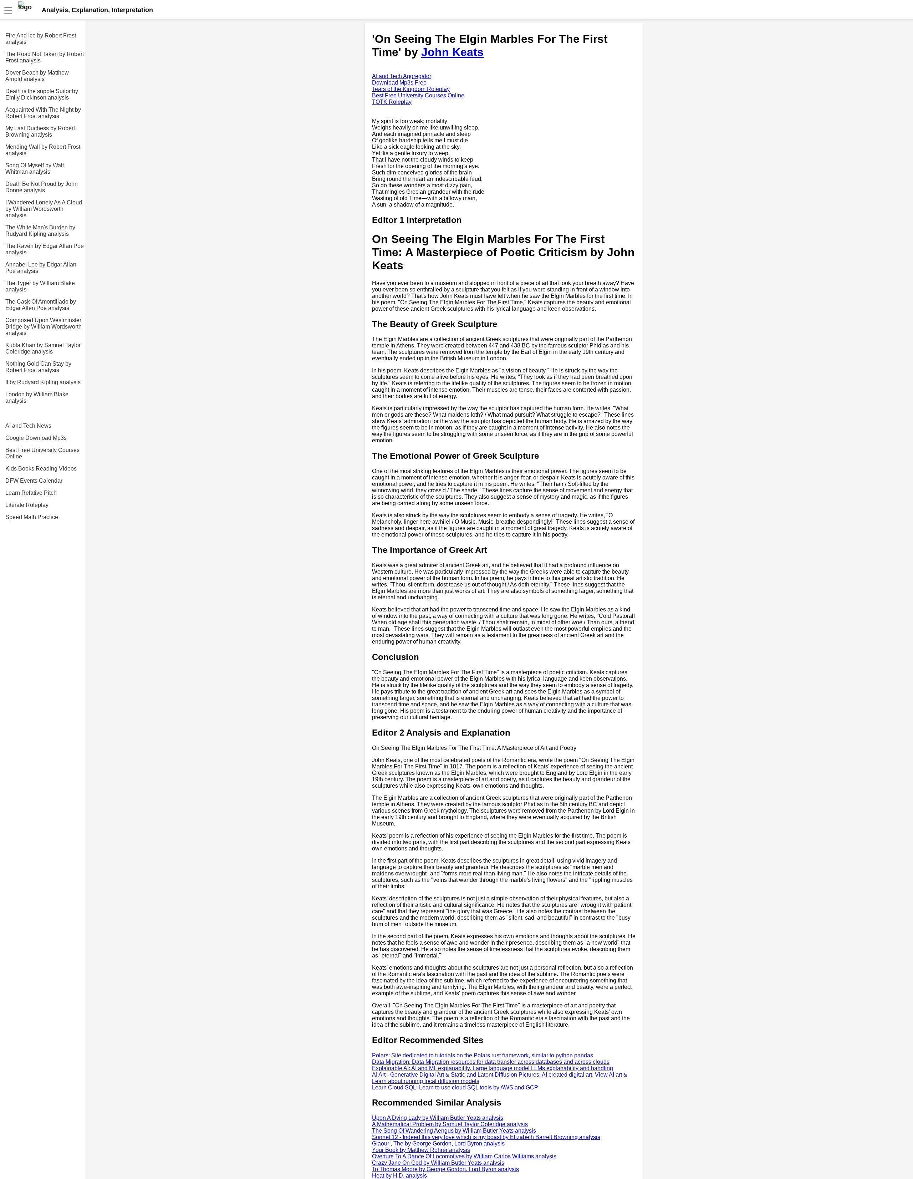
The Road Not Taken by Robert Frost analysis (44, 57)
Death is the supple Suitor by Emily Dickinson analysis (41, 94)
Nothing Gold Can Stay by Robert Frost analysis (38, 367)
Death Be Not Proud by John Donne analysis (41, 187)
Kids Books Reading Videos (41, 469)
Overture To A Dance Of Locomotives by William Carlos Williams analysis (464, 1156)
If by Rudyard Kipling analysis (43, 382)
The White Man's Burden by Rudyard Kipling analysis (40, 230)
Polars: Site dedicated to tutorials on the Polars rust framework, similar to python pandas (482, 1055)
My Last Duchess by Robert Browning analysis (40, 131)
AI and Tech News (28, 426)
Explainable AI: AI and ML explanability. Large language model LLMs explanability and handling (492, 1068)
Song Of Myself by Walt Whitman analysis (34, 168)
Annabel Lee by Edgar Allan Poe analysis (40, 267)
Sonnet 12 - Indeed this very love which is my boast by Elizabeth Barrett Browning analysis (486, 1137)
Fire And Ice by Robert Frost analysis (40, 38)
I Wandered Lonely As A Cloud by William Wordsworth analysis (43, 208)
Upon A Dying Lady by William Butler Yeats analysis (437, 1118)
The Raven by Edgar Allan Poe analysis (44, 249)
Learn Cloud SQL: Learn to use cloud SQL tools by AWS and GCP (455, 1087)
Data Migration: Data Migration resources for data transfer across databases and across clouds (490, 1062)
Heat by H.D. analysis (399, 1176)
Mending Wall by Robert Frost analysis (42, 150)
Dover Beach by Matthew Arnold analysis (37, 76)
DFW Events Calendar (33, 481)
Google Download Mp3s (36, 438)
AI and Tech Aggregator (401, 76)
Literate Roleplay (27, 505)
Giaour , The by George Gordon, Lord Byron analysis (438, 1143)
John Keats (452, 52)
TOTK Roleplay (392, 102)
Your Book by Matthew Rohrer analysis (421, 1150)
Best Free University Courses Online (42, 453)
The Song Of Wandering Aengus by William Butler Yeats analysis (454, 1131)
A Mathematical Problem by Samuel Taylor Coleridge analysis (450, 1124)
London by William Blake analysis (36, 397)
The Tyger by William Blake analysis (40, 286)
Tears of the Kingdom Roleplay (411, 89)
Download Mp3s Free (399, 83)
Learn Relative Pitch (31, 493)
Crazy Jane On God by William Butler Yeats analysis (438, 1163)
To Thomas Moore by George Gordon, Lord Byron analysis (445, 1169)
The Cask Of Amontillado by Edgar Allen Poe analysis (40, 305)
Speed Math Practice (31, 517)
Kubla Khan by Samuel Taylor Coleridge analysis (43, 348)
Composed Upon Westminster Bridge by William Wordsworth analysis (43, 326)
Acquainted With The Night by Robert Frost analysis (43, 113)
